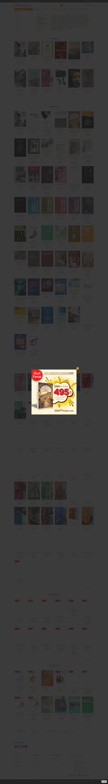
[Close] (77, 368)
